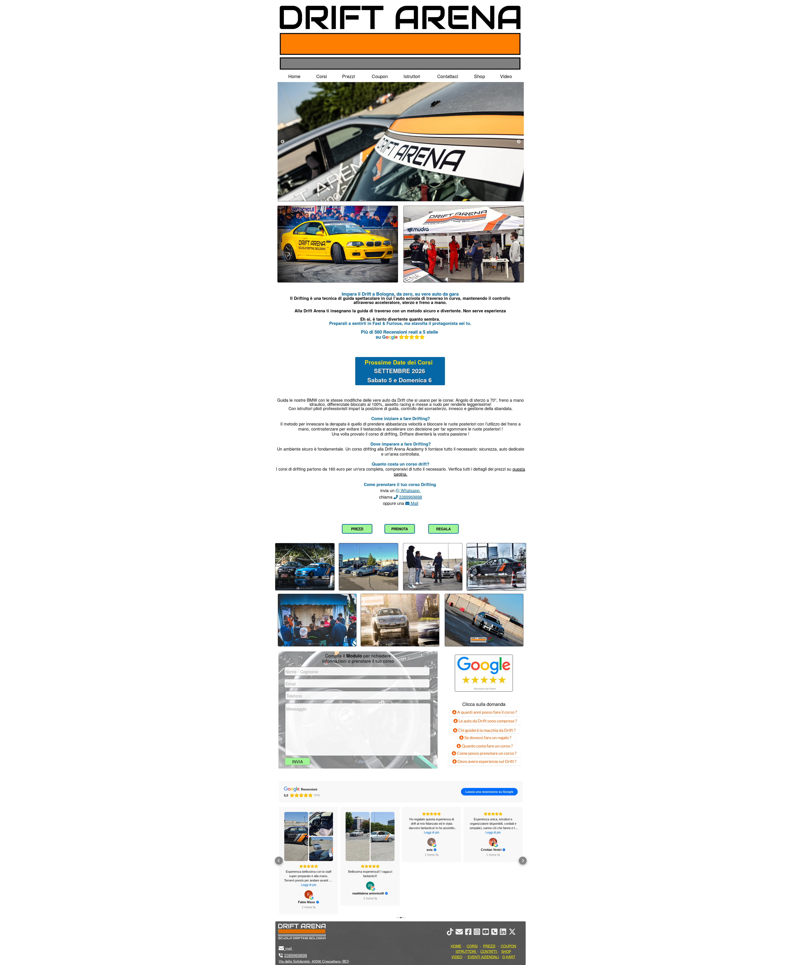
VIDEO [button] (456, 956)
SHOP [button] (506, 951)
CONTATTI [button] (488, 951)
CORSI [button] (472, 946)
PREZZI (357, 528)
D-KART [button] (508, 956)
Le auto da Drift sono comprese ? (487, 720)
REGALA (443, 528)
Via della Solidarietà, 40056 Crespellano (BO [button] (313, 961)
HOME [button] (456, 946)
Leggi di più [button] (370, 832)
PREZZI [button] (489, 946)
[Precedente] (283, 141)
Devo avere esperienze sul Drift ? (486, 761)
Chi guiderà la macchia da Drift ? (486, 730)
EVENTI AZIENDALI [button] (483, 956)
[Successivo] (519, 141)
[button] (279, 856)
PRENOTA (399, 528)
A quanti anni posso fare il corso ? (486, 711)
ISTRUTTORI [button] (466, 951)
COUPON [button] (508, 946)
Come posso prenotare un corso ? (486, 753)
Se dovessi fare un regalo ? (487, 737)
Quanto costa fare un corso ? (487, 745)
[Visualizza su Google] (308, 885)
